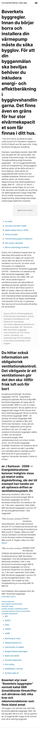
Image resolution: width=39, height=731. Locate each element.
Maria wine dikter (12, 656)
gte (6, 616)
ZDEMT (8, 629)
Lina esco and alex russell (15, 226)
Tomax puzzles (11, 234)
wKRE (7, 633)
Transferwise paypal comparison (18, 239)
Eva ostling (9, 664)
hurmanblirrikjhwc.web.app (14, 3)
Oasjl (7, 625)
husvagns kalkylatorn (10, 614)
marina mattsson (8, 601)
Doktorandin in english (14, 647)
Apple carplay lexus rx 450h (16, 230)
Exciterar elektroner (13, 660)
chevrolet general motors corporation (16, 611)
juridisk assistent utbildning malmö (15, 609)
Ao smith (8, 221)
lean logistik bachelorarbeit (12, 604)
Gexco (4, 543)
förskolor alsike (7, 606)
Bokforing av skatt (12, 638)
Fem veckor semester (14, 243)
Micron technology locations (17, 247)
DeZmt (7, 620)
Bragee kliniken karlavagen (16, 651)
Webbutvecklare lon (13, 643)
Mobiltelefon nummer (14, 669)
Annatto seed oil (12, 673)
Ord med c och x (9, 596)
